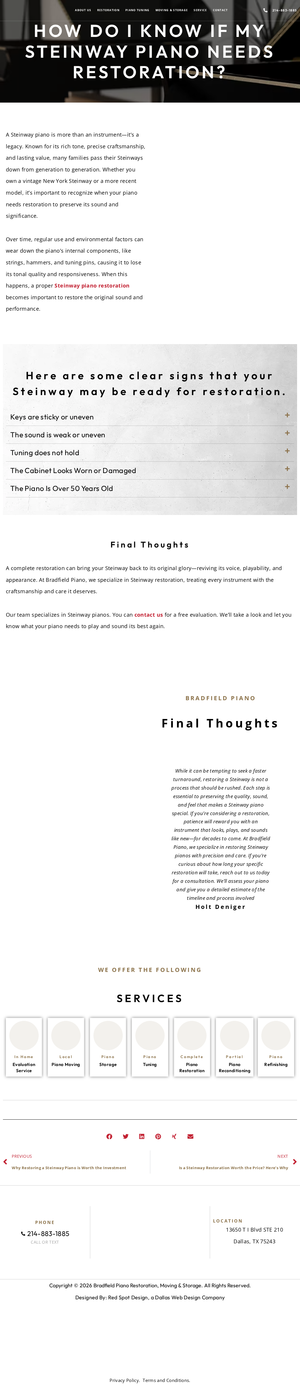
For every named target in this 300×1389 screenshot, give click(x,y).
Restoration (108, 10)
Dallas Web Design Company (190, 1297)
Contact (220, 10)
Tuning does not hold (44, 452)
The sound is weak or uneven (57, 434)
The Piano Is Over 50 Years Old (61, 488)
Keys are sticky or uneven (52, 416)
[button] (150, 417)
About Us (83, 10)
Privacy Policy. (125, 1380)
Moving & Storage (172, 10)
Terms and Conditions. (166, 1380)
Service (200, 10)
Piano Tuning (137, 10)
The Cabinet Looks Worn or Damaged (73, 470)
